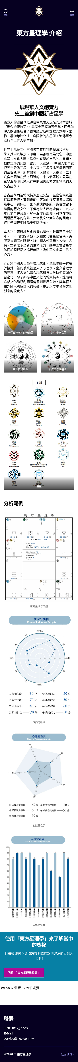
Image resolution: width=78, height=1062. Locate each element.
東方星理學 (24, 1054)
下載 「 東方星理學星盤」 (24, 973)
